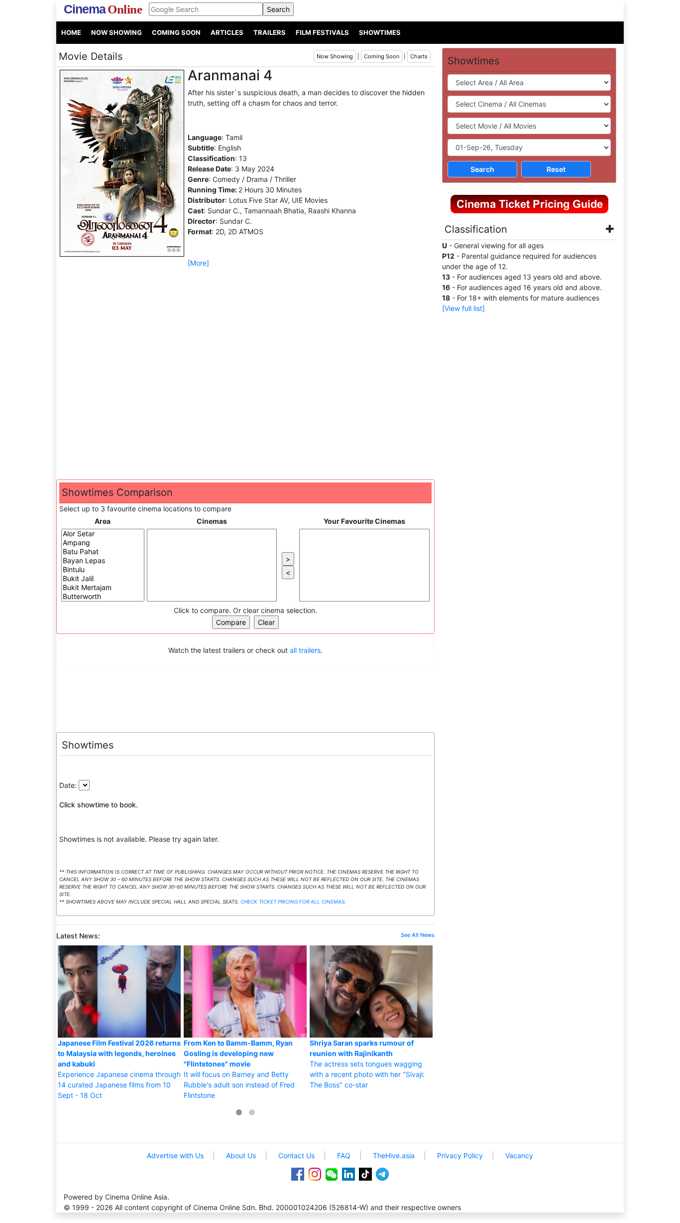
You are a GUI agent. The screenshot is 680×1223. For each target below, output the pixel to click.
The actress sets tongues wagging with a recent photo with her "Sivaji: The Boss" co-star (367, 1064)
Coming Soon (176, 32)
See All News (418, 934)
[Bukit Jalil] (103, 578)
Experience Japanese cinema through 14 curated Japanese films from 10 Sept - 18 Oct (119, 1069)
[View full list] (463, 308)
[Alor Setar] (103, 533)
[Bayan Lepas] (103, 560)
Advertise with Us (175, 1155)
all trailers (305, 650)
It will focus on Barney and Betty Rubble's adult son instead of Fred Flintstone (239, 1069)
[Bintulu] (103, 569)
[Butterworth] (103, 596)
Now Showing (116, 32)
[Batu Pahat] (103, 551)
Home (71, 32)
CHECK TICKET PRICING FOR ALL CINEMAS (292, 902)
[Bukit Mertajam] (103, 587)
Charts (419, 56)
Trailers (269, 32)
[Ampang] (103, 542)
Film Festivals (322, 32)
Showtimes (380, 32)
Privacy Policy (460, 1155)
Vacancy (519, 1155)
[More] (198, 263)
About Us (241, 1155)
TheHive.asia (394, 1155)
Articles (227, 32)
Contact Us (296, 1155)
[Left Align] (516, 230)
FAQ (343, 1155)
